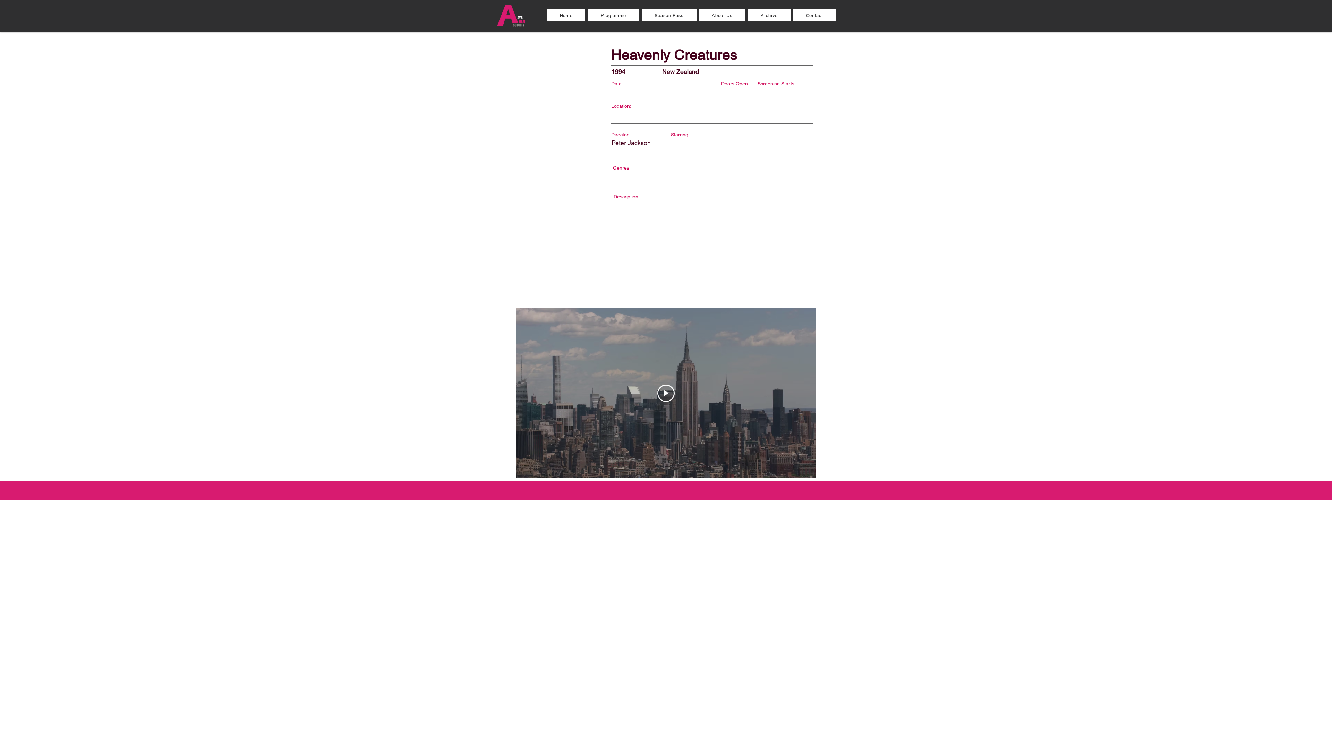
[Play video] (666, 393)
